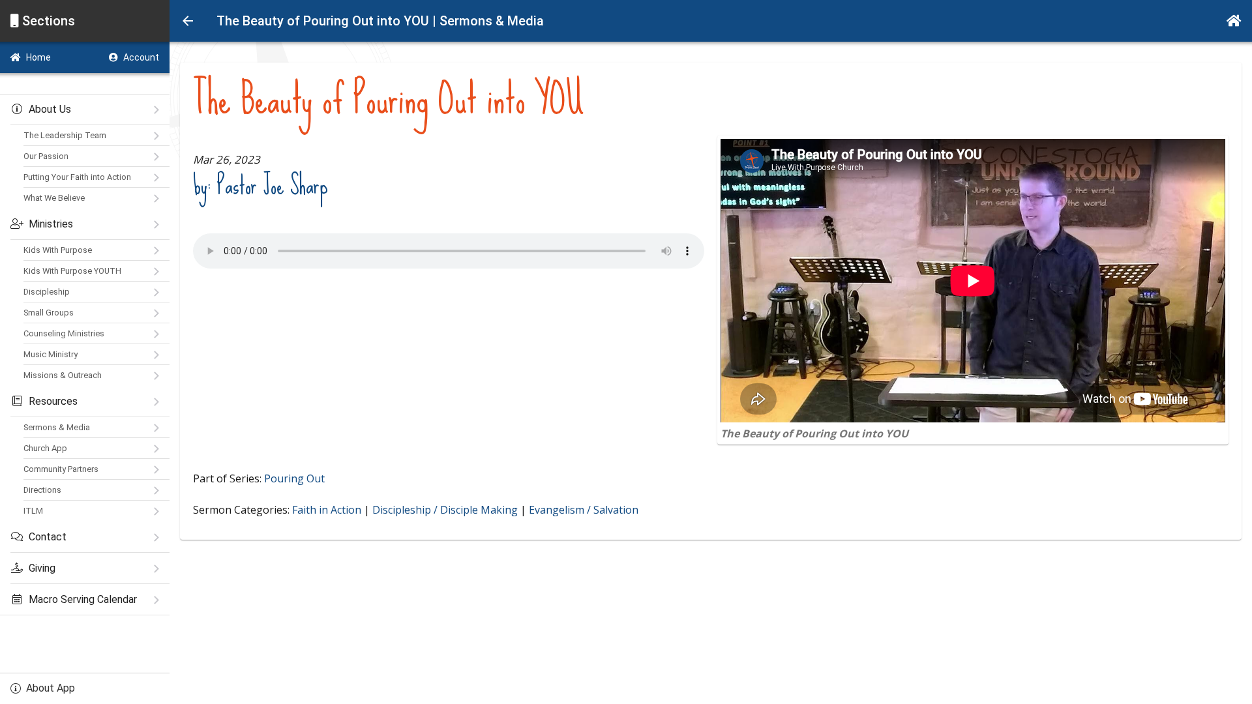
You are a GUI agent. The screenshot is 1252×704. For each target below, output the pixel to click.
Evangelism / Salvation (583, 510)
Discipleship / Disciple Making (445, 510)
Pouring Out (294, 478)
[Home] (1234, 21)
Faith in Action (326, 510)
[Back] (188, 21)
